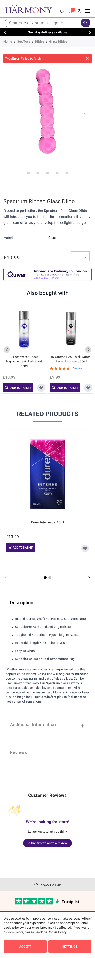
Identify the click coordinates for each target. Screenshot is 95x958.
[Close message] (88, 58)
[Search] (85, 22)
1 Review (76, 368)
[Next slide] (88, 349)
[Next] (84, 114)
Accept (25, 946)
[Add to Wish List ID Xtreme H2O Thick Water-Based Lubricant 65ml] (88, 388)
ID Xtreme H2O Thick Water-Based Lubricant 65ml (71, 359)
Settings (69, 946)
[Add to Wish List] (85, 548)
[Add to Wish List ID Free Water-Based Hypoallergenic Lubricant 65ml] (41, 388)
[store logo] (29, 9)
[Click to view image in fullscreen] (47, 111)
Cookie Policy (57, 932)
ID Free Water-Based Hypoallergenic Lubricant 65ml (24, 361)
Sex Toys (23, 41)
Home (7, 41)
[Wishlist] (61, 12)
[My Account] (79, 11)
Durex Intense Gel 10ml (47, 522)
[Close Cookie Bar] (90, 919)
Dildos (39, 41)
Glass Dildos (58, 41)
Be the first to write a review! (47, 843)
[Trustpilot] (34, 903)
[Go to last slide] (7, 349)
